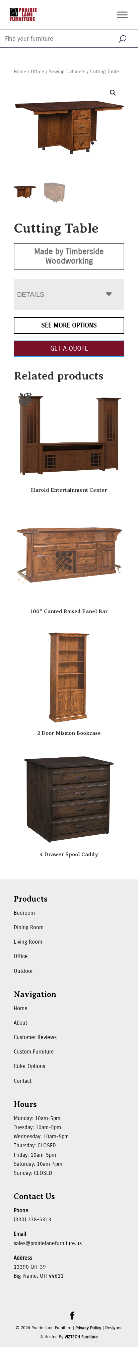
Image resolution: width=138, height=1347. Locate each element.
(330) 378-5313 (32, 1219)
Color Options (29, 1066)
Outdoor (23, 971)
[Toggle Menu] (122, 14)
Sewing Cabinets (67, 72)
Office (37, 72)
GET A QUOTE (69, 348)
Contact (22, 1081)
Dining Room (29, 927)
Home (20, 72)
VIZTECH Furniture (81, 1337)
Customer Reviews (35, 1037)
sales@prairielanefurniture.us (48, 1243)
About (20, 1023)
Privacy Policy (88, 1328)
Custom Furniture (34, 1051)
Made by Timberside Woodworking (69, 256)
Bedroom (24, 913)
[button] (113, 93)
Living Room (28, 942)
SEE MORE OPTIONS (69, 325)
